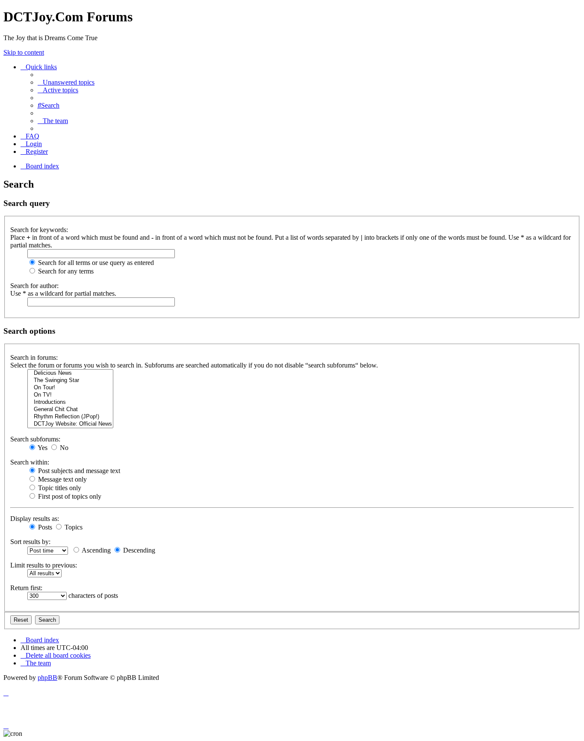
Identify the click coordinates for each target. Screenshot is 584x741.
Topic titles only (58, 487)
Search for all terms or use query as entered (95, 262)
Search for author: (34, 285)
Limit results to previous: (43, 565)
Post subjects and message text (78, 470)
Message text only (61, 479)
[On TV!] (70, 395)
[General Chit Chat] (70, 409)
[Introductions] (70, 402)
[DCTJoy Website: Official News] (70, 424)
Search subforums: (35, 439)
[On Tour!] (70, 387)
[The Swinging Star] (70, 380)
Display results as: (34, 518)
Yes (41, 447)
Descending (138, 550)
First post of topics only (68, 496)
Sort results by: (30, 541)
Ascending (95, 550)
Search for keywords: (39, 229)
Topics (73, 527)
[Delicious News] (70, 373)
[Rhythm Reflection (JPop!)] (70, 416)
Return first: (26, 587)
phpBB (47, 677)
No (63, 447)
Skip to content (23, 52)
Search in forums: (34, 357)
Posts (44, 527)
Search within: (29, 462)
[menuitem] (66, 82)
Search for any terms (65, 271)
